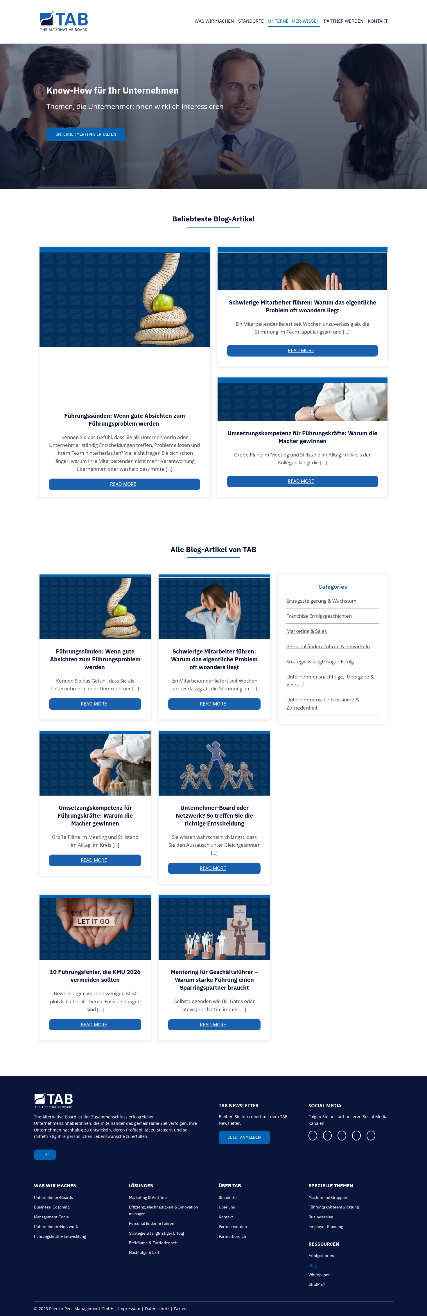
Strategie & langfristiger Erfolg (320, 661)
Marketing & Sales (306, 631)
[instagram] (376, 1135)
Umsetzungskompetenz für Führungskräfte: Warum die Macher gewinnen (302, 437)
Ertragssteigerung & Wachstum (321, 600)
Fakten (180, 1308)
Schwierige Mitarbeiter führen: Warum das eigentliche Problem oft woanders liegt (302, 306)
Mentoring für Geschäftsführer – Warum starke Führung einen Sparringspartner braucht (214, 979)
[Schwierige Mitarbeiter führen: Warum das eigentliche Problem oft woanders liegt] (303, 268)
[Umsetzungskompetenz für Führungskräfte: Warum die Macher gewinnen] (303, 399)
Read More (123, 484)
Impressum (129, 1308)
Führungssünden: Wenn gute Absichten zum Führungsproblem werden (124, 419)
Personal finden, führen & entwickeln (328, 646)
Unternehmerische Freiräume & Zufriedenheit (322, 703)
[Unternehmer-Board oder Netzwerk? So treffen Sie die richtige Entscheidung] (214, 763)
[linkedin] (329, 1135)
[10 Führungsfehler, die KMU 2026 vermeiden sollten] (95, 927)
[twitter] (345, 1135)
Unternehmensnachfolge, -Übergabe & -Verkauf (331, 680)
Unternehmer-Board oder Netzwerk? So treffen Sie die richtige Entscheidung (214, 815)
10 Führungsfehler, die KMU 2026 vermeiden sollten (95, 976)
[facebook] (313, 1135)
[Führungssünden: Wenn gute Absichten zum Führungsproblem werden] (125, 325)
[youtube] (360, 1135)
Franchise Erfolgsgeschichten (319, 616)
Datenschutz (157, 1308)
